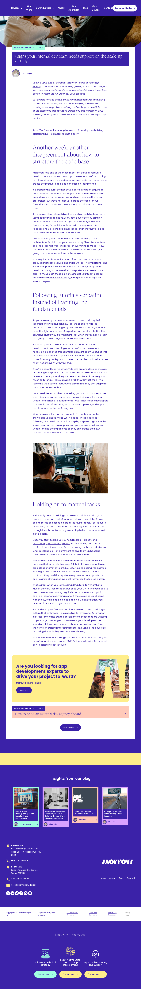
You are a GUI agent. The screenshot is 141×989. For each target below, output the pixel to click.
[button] (16, 8)
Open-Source (96, 8)
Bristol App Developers (93, 914)
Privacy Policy (127, 914)
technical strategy (59, 277)
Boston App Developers (112, 914)
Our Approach (73, 8)
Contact (108, 8)
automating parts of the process (51, 543)
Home (103, 878)
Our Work (29, 8)
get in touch (59, 644)
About (61, 8)
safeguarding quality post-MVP (54, 641)
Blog (85, 8)
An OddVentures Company (72, 914)
